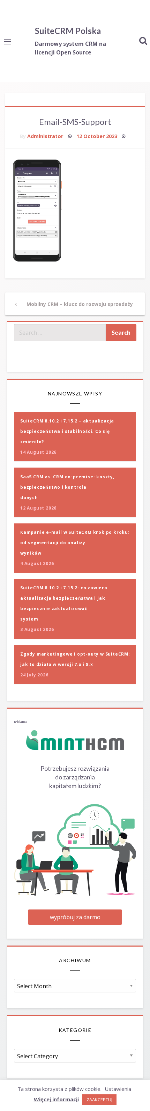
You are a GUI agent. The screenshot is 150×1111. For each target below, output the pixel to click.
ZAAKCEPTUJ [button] (99, 1099)
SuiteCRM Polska (68, 31)
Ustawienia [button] (118, 1088)
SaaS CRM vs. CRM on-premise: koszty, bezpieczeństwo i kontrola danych (67, 487)
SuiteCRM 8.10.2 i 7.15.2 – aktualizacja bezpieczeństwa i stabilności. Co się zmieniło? (67, 431)
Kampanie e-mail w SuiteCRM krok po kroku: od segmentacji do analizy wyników (75, 542)
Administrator (45, 136)
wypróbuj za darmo (75, 917)
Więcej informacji (56, 1099)
